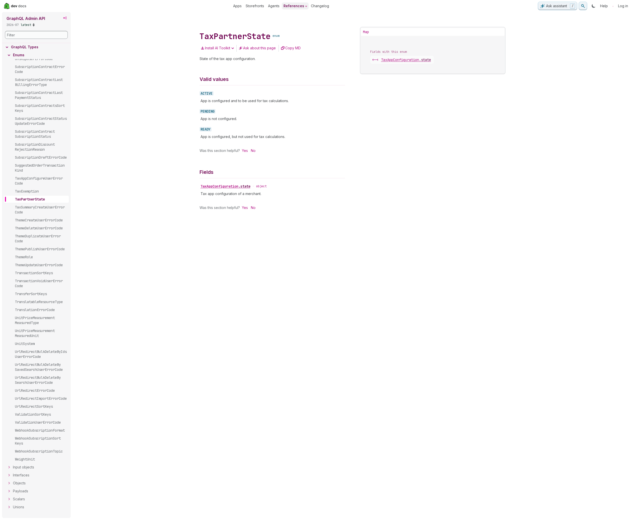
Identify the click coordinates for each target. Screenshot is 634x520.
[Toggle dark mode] (593, 6)
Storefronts (255, 6)
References (293, 6)
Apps (237, 6)
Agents (274, 6)
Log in (623, 6)
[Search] (583, 6)
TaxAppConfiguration (225, 186)
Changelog (320, 6)
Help (604, 6)
